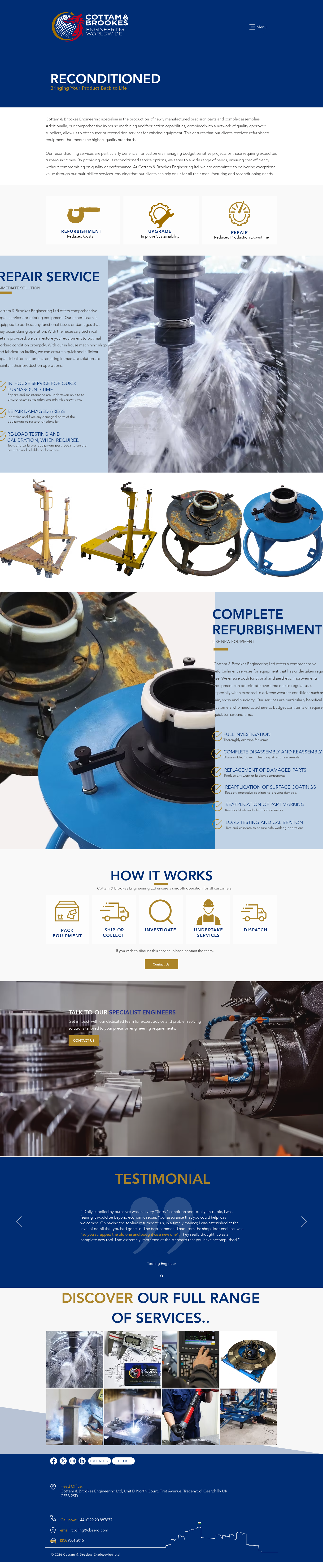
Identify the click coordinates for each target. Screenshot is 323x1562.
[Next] (304, 1222)
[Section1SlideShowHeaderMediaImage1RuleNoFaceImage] (161, 1276)
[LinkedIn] (82, 1461)
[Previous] (19, 1222)
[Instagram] (72, 1461)
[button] (40, 532)
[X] (63, 1461)
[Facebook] (53, 1461)
